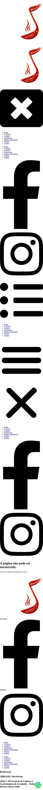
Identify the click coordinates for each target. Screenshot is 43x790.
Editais (6, 325)
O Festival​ (7, 326)
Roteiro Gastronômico (11, 332)
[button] (21, 381)
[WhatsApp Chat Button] (38, 785)
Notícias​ (6, 334)
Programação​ (8, 330)
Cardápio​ (7, 328)
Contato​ (6, 335)
